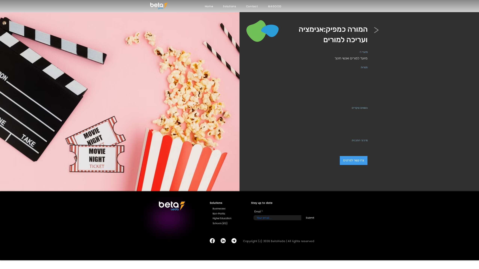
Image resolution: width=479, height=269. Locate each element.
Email (257, 211)
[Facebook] (212, 240)
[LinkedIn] (223, 240)
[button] (229, 6)
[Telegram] (234, 240)
